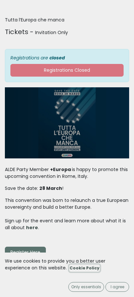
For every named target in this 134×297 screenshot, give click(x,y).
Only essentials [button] (86, 287)
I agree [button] (117, 287)
